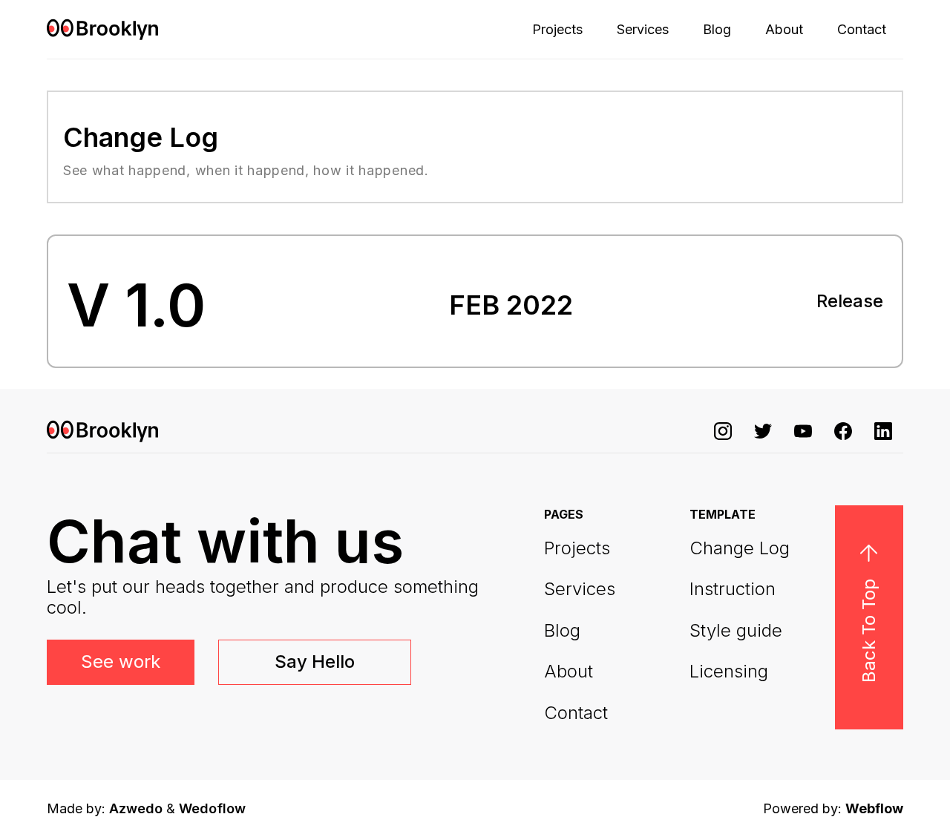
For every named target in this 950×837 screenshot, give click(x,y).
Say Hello (315, 661)
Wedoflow (212, 808)
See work (120, 661)
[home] (102, 29)
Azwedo (136, 808)
